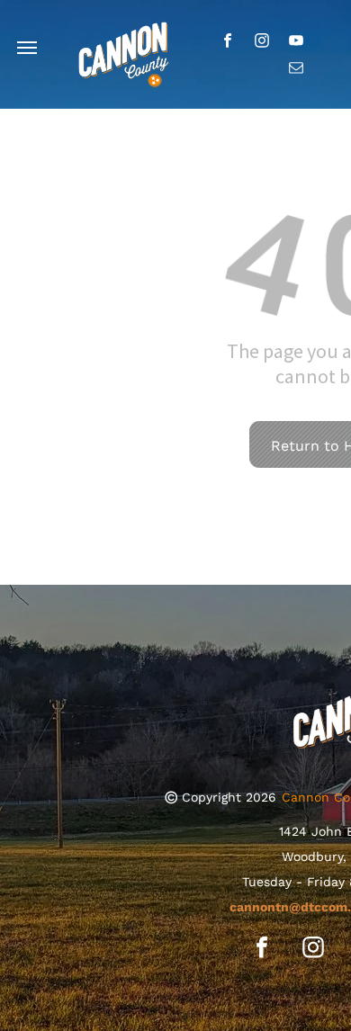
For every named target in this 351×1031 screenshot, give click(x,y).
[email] (296, 69)
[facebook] (228, 42)
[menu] (27, 48)
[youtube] (296, 42)
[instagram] (262, 42)
